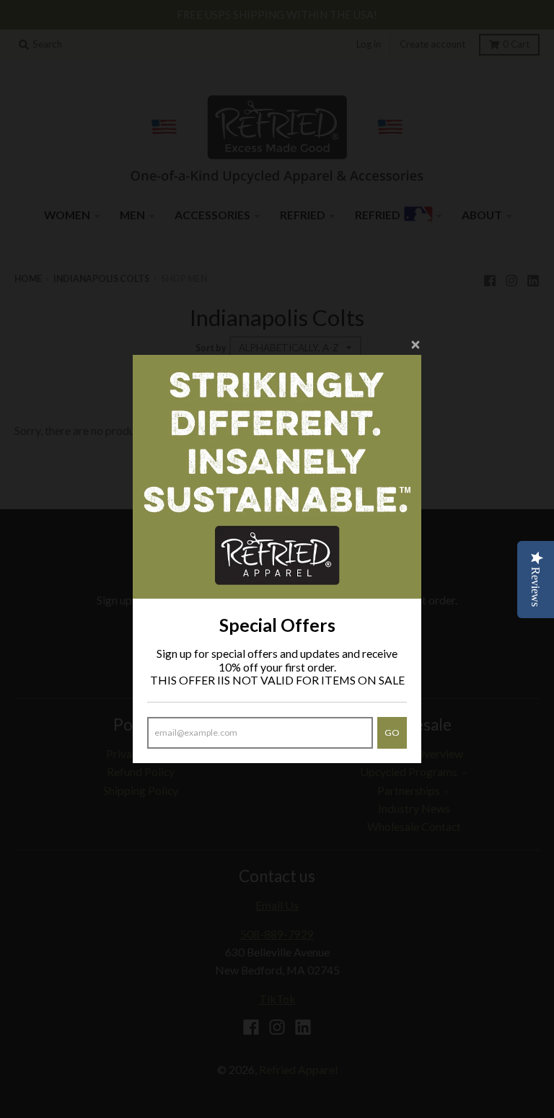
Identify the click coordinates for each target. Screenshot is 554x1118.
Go (392, 732)
